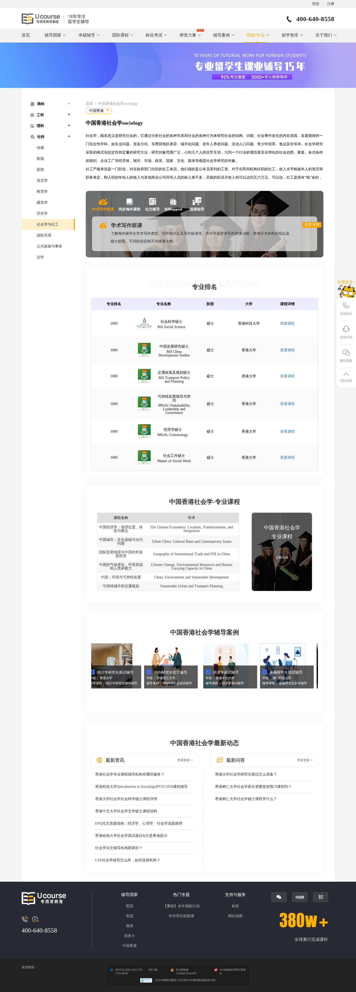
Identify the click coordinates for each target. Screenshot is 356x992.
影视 (40, 159)
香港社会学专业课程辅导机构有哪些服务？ (129, 774)
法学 (40, 257)
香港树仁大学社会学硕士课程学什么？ (246, 799)
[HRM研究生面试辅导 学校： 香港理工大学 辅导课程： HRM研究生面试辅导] (149, 666)
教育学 (42, 191)
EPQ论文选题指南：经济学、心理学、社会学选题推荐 (138, 823)
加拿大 (129, 936)
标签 (235, 906)
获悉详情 (312, 225)
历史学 (42, 213)
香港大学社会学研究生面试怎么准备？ (246, 774)
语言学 (42, 181)
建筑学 (42, 202)
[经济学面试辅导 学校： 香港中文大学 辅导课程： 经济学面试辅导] (208, 666)
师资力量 (188, 35)
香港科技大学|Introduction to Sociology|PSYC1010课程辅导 (141, 787)
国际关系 (44, 235)
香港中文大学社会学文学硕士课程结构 (126, 811)
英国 (129, 906)
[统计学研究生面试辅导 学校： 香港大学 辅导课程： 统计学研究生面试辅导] (92, 666)
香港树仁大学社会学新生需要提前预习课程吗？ (253, 787)
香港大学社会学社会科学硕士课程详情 (126, 799)
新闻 (40, 170)
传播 (40, 148)
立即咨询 (282, 557)
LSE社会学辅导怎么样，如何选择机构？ (127, 860)
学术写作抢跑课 (181, 916)
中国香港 (129, 946)
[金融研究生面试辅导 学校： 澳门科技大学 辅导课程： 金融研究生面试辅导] (265, 666)
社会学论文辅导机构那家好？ (119, 848)
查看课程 (287, 323)
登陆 (315, 4)
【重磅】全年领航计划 (181, 906)
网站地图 (235, 916)
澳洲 (129, 926)
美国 (129, 916)
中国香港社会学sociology (118, 104)
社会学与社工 (48, 224)
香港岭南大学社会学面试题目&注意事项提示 (131, 836)
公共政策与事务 (49, 246)
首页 (26, 35)
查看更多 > (185, 760)
